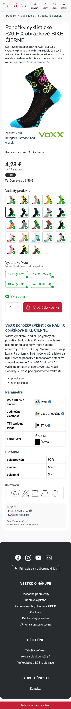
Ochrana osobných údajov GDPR (35, 606)
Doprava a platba (35, 600)
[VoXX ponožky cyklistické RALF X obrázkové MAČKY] (60, 237)
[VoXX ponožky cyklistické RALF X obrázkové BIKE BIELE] (35, 199)
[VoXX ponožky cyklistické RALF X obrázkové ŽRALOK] (23, 224)
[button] (45, 5)
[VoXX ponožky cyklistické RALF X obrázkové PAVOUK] (48, 224)
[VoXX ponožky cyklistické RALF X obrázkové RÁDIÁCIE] (23, 249)
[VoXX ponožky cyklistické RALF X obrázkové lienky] (10, 237)
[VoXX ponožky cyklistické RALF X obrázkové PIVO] (35, 249)
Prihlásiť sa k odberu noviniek (38, 568)
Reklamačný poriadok (35, 618)
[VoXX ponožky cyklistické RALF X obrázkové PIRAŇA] (10, 224)
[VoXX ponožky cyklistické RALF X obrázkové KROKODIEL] (35, 224)
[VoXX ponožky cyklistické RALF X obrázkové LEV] (48, 212)
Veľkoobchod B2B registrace (35, 662)
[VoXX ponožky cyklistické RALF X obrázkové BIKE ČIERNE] (11, 212)
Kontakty (35, 688)
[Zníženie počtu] (18, 309)
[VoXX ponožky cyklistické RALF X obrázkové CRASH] (23, 199)
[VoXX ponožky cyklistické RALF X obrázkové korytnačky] (35, 237)
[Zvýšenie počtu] (18, 304)
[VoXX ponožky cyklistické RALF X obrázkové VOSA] (60, 224)
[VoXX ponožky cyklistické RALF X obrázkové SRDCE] (10, 249)
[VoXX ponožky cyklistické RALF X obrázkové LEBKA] (23, 212)
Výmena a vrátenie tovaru (36, 624)
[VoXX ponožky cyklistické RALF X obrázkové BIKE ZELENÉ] (60, 199)
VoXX (19, 133)
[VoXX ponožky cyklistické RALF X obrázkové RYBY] (60, 212)
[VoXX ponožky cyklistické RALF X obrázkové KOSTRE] (35, 212)
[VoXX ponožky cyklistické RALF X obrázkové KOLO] (10, 199)
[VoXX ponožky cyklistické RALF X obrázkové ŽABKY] (48, 237)
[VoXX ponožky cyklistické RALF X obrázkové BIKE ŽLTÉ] (48, 199)
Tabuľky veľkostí (35, 650)
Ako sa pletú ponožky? (35, 656)
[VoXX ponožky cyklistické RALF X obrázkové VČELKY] (23, 237)
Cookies (35, 612)
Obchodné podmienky (35, 594)
